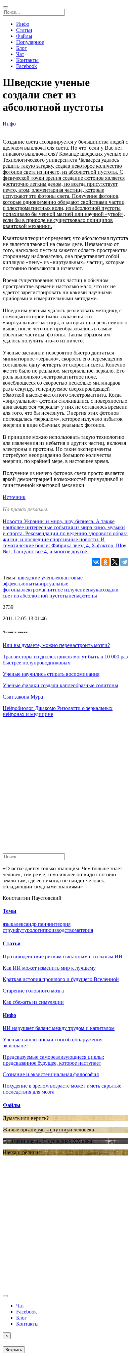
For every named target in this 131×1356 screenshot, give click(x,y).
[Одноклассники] (105, 562)
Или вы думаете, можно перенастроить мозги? (56, 645)
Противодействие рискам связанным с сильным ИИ (63, 956)
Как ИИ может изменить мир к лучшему (49, 968)
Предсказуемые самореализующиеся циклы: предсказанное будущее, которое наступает (53, 1060)
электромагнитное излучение (54, 589)
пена (74, 596)
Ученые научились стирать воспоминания (51, 674)
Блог (21, 48)
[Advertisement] (65, 788)
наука (94, 589)
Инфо (22, 24)
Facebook (26, 66)
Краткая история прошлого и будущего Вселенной (61, 979)
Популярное (30, 42)
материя (84, 930)
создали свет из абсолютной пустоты (61, 593)
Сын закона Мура (23, 697)
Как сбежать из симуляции (33, 1002)
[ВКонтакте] (96, 562)
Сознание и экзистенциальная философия (51, 1074)
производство (59, 930)
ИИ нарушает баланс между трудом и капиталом (59, 1028)
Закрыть (13, 1349)
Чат (20, 54)
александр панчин (34, 924)
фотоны (88, 596)
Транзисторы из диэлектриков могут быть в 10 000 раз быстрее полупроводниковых (65, 659)
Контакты (27, 60)
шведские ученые (38, 577)
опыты (30, 583)
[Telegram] (124, 562)
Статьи (24, 30)
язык (8, 924)
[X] (115, 562)
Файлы (24, 36)
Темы (9, 911)
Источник (14, 497)
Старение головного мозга (33, 990)
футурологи (29, 930)
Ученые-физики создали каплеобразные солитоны (60, 685)
